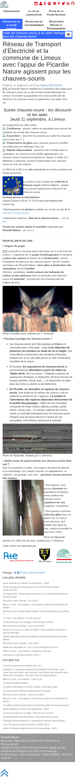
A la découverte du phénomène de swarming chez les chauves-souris (36, 705)
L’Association (11, 11)
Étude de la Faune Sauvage (56, 12)
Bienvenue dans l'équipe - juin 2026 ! (20, 600)
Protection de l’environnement (34, 23)
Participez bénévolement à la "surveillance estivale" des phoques (34, 720)
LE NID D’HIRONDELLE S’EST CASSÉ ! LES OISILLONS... (31, 686)
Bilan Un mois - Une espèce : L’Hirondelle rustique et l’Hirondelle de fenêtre (35, 606)
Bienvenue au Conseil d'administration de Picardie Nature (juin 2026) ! (36, 613)
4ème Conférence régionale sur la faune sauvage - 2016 (30, 728)
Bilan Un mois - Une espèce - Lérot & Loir (22, 679)
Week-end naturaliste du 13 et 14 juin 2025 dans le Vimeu (30, 647)
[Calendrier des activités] (36, 3)
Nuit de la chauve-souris (16, 212)
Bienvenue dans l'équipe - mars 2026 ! (21, 643)
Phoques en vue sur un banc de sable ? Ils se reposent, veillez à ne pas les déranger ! (35, 631)
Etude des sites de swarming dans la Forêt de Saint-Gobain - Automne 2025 (31, 588)
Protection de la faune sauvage (11, 24)
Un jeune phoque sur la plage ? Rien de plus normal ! (28, 621)
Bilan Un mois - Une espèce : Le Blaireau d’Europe (27, 650)
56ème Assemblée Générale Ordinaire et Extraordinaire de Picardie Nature (35, 638)
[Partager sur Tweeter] (15, 572)
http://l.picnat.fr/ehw (34, 572)
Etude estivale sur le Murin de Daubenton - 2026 (26, 583)
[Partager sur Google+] (21, 572)
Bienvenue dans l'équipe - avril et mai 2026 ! (24, 625)
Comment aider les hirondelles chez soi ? (22, 665)
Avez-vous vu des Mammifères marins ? (22, 654)
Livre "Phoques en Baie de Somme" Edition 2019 (26, 724)
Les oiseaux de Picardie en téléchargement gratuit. (27, 690)
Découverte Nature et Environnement (56, 24)
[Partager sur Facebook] (18, 572)
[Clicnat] (49, 3)
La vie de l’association (34, 12)
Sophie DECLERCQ (51, 85)
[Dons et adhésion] (45, 3)
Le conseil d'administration (15, 682)
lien (4, 221)
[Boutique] (54, 3)
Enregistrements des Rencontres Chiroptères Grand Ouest (30, 716)
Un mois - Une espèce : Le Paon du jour (22, 617)
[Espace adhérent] (40, 3)
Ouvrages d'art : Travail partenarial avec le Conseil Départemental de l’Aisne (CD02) (35, 595)
